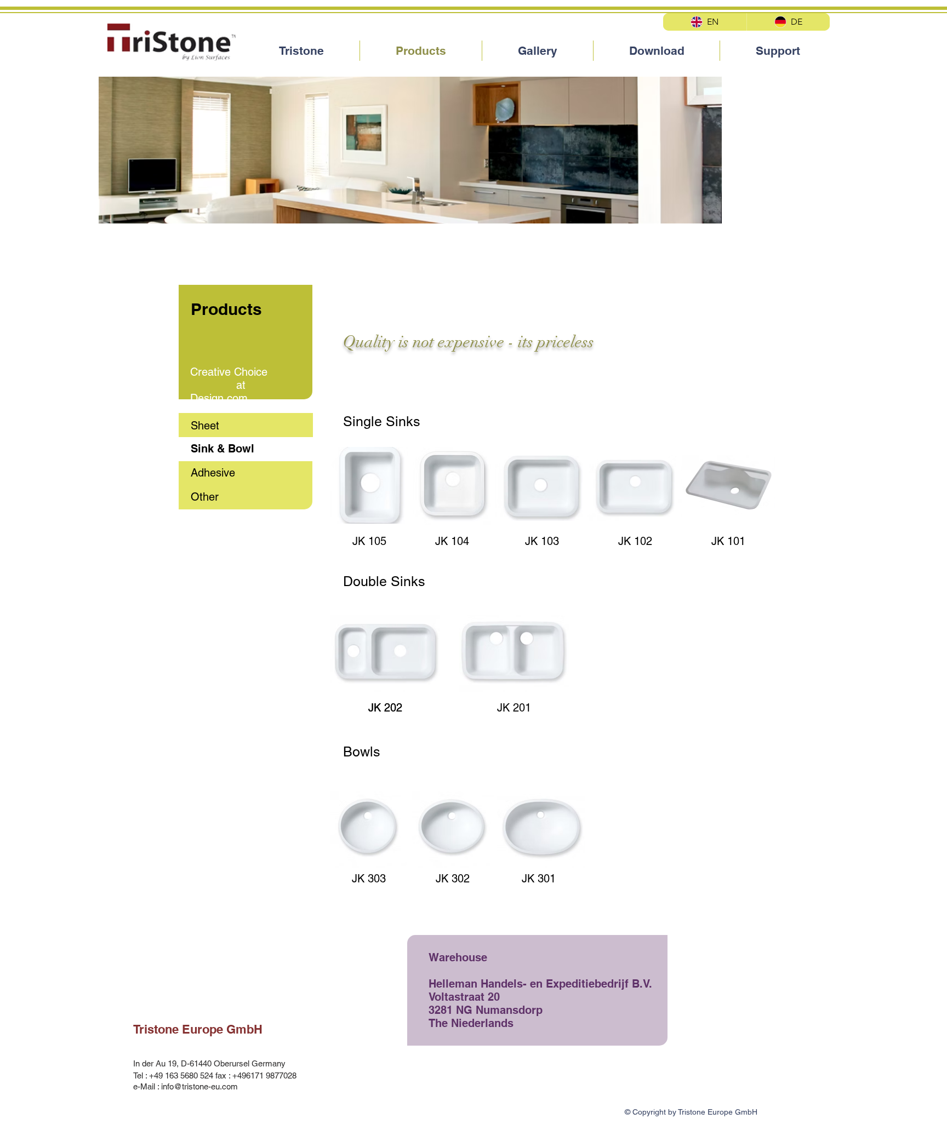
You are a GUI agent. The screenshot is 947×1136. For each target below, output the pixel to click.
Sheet (205, 425)
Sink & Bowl (222, 448)
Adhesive (213, 472)
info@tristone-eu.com (199, 1086)
